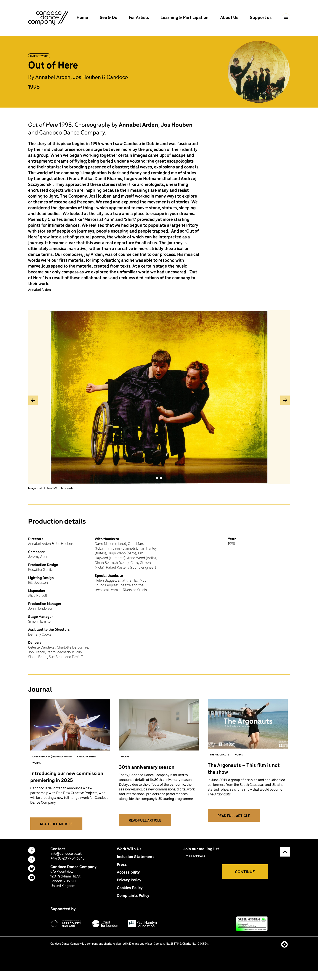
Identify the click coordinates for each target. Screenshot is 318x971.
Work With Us (129, 849)
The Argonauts (219, 754)
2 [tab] (161, 478)
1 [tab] (157, 478)
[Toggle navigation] (286, 17)
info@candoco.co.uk (66, 853)
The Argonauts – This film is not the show (244, 768)
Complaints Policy (133, 895)
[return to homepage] (48, 17)
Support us (260, 17)
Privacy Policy (129, 880)
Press (122, 864)
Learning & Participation (185, 17)
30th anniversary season (146, 766)
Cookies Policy (130, 887)
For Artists (139, 17)
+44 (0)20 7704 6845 (67, 858)
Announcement (86, 756)
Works (36, 762)
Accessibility (128, 872)
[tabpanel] (159, 400)
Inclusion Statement (135, 856)
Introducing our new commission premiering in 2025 (66, 776)
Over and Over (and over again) (52, 756)
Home (83, 17)
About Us (229, 17)
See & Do (109, 17)
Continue (245, 871)
